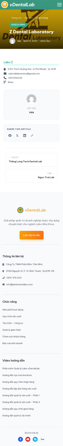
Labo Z (8, 62)
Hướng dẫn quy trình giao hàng (18, 408)
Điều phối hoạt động (12, 309)
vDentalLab (22, 4)
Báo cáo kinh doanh (12, 343)
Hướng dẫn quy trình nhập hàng (18, 382)
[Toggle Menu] (59, 4)
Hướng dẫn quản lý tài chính (16, 415)
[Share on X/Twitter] (17, 135)
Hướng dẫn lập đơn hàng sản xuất (19, 388)
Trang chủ (16, 18)
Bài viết (28, 18)
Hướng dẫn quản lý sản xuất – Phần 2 (21, 402)
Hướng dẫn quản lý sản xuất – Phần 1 (21, 395)
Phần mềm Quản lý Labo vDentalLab (21, 368)
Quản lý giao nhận (11, 330)
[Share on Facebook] (10, 135)
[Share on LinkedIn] (25, 135)
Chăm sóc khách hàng (13, 336)
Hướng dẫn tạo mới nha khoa (17, 375)
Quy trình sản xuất (11, 316)
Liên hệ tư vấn (31, 235)
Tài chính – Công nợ (12, 323)
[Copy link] (32, 135)
